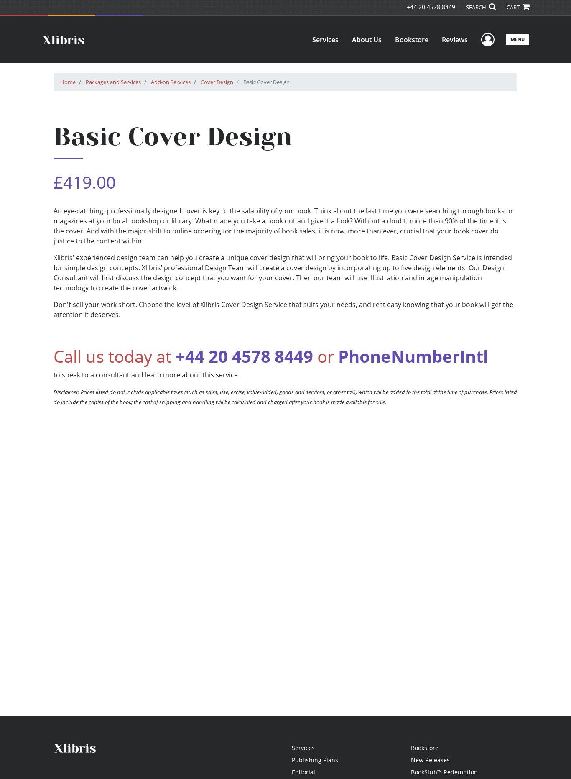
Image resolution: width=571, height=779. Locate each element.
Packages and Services (113, 82)
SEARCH (476, 7)
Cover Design (217, 82)
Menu (518, 39)
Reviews (455, 39)
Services (325, 39)
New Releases (430, 760)
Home (68, 82)
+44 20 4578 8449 (431, 7)
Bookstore (411, 39)
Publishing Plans (315, 760)
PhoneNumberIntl (413, 356)
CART (514, 7)
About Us (367, 39)
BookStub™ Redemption (444, 772)
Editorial (303, 772)
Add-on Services (171, 82)
